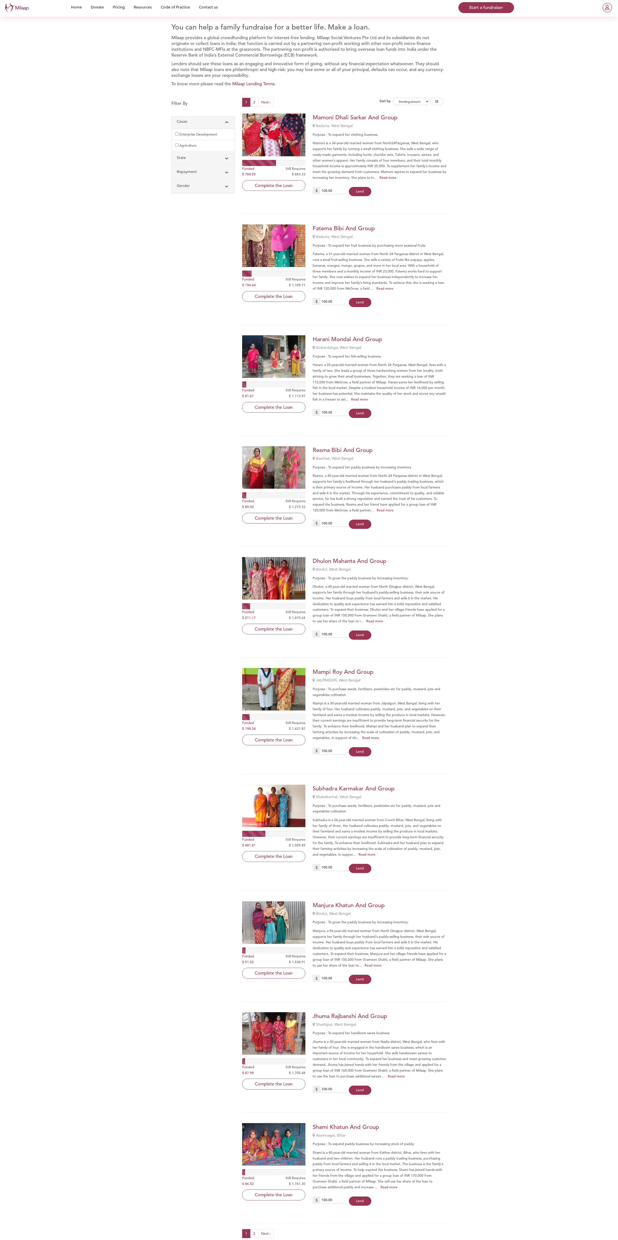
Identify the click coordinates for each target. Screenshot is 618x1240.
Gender (183, 185)
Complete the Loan (274, 185)
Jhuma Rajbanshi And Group (350, 1016)
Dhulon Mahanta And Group (349, 561)
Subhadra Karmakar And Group (354, 788)
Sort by (385, 101)
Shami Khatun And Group (346, 1127)
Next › (266, 102)
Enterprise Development (198, 134)
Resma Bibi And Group (343, 450)
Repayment (187, 171)
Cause (182, 121)
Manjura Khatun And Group (349, 905)
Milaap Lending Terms (253, 83)
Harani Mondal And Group (347, 339)
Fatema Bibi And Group (344, 228)
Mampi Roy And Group (343, 671)
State (181, 157)
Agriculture (188, 145)
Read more (387, 177)
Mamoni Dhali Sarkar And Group (355, 117)
